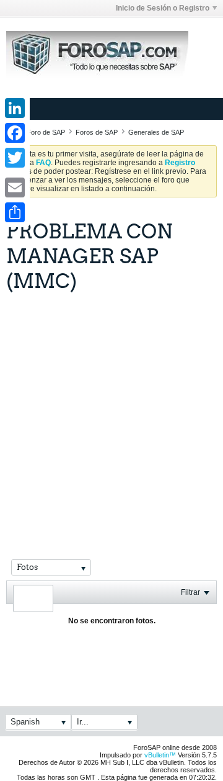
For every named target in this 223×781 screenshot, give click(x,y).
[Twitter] (14, 157)
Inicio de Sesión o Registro (162, 8)
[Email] (14, 187)
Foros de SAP (97, 132)
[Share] (14, 212)
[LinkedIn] (14, 108)
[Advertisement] (111, 410)
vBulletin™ (160, 755)
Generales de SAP (156, 132)
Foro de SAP (46, 132)
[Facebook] (14, 132)
